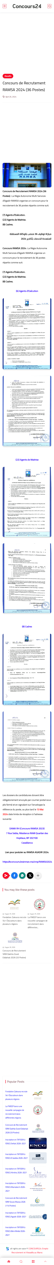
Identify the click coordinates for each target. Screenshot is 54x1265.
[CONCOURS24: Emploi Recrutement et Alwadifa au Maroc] (27, 6)
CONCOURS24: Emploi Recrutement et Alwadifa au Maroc (30, 1250)
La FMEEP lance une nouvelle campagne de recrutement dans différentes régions (14, 1112)
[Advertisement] (27, 44)
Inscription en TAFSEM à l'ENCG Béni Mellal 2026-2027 (15, 1231)
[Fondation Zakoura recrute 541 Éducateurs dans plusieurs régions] (14, 904)
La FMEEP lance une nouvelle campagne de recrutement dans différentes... (37, 922)
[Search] (21, 1261)
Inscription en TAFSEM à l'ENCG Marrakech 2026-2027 (15, 1187)
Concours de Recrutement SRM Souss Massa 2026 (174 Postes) (16, 1202)
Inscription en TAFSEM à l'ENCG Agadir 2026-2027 (15, 1215)
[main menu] (5, 6)
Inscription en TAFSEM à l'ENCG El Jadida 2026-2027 (16, 1156)
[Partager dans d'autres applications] (38, 875)
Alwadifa (8, 76)
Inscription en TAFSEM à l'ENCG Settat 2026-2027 (15, 1141)
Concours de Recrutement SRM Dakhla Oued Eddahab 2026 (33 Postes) (14, 954)
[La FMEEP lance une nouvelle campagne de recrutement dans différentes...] (39, 904)
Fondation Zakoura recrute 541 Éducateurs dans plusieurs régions (14, 921)
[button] (14, 875)
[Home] (9, 1261)
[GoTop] (45, 1261)
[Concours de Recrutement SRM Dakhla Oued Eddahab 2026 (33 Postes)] (14, 938)
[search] (49, 6)
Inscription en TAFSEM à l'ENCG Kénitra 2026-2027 (16, 1170)
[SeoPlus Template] (7, 1248)
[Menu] (33, 1261)
